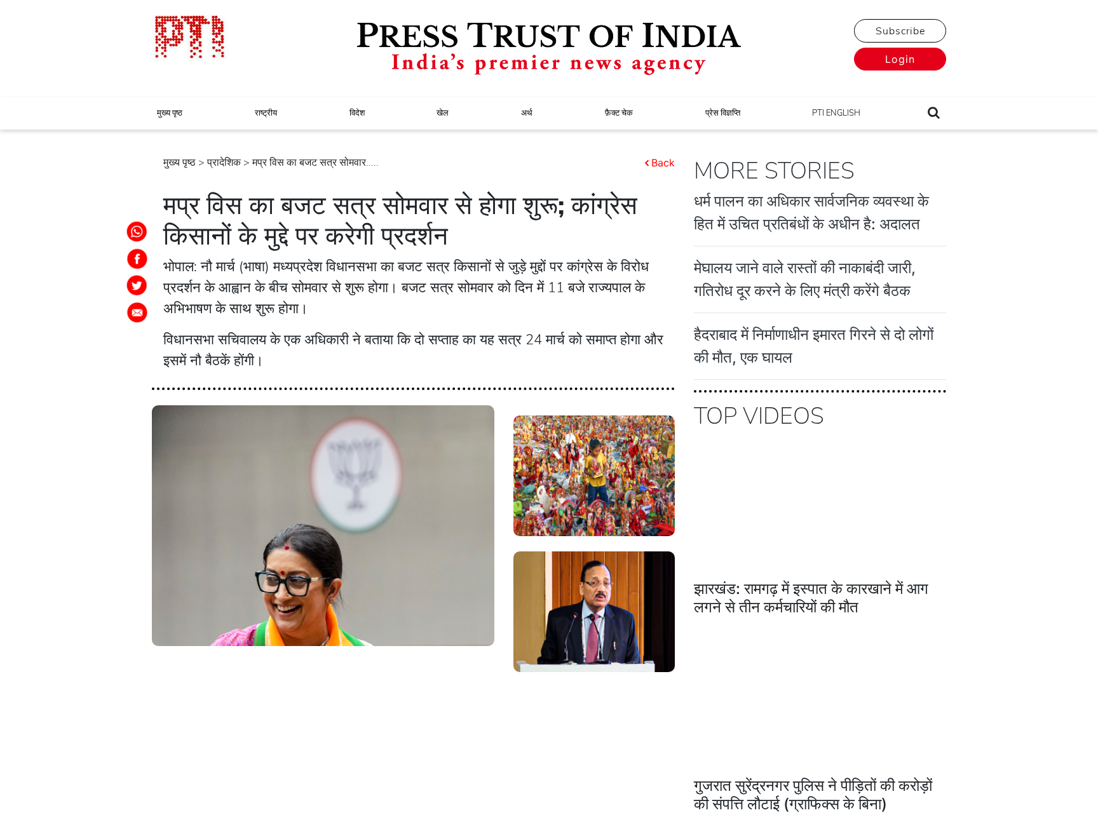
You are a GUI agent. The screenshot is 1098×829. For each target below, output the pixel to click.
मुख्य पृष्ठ (169, 113)
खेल (443, 113)
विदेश (357, 113)
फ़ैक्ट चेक (619, 113)
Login (900, 59)
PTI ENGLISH (836, 113)
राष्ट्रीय (266, 113)
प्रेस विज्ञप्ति (722, 113)
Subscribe (900, 31)
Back (663, 162)
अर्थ (526, 113)
